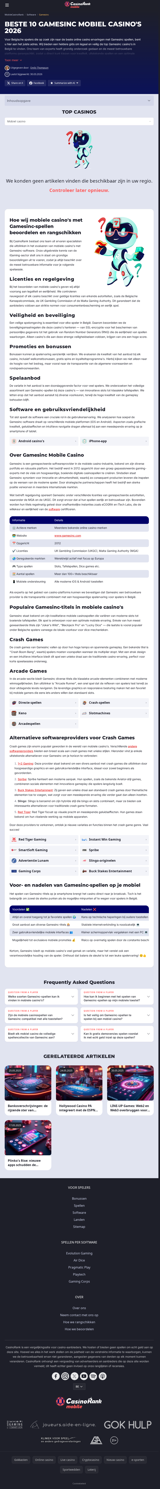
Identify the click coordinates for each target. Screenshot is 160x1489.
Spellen (79, 1205)
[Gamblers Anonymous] (96, 1440)
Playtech (79, 1274)
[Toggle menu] (7, 5)
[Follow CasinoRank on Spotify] (93, 1376)
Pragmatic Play (79, 1267)
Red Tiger (24, 812)
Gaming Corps (79, 1281)
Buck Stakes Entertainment (35, 790)
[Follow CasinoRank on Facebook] (56, 1376)
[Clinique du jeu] (61, 1440)
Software (79, 1212)
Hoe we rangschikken (79, 1322)
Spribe (22, 779)
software (54, 509)
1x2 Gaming (25, 763)
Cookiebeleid (79, 1483)
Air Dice (79, 1260)
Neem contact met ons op (79, 1315)
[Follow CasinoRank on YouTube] (84, 1376)
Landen (79, 1219)
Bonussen (79, 1198)
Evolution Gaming (79, 1253)
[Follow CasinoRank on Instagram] (65, 1376)
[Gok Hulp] (128, 1425)
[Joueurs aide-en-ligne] (63, 1425)
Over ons (79, 1308)
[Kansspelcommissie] (14, 1425)
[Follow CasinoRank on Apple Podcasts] (103, 1376)
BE (77, 1386)
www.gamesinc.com (67, 535)
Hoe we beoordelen (79, 1329)
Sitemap (79, 1227)
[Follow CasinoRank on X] (74, 1376)
